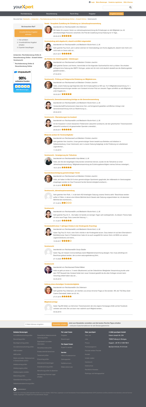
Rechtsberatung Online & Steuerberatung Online (57, 19)
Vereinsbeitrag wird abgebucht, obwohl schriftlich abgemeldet (67, 41)
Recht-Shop (74, 14)
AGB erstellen (17, 350)
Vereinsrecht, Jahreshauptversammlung (59, 190)
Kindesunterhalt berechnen (46, 351)
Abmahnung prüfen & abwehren (47, 370)
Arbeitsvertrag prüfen (20, 364)
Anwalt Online (81, 19)
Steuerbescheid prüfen (44, 348)
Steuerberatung (51, 14)
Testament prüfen (43, 355)
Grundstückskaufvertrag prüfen (23, 347)
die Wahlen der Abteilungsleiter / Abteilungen (61, 59)
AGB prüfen (17, 354)
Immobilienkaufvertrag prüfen (22, 335)
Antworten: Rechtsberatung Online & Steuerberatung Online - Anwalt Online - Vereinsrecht (28, 57)
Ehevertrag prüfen (43, 359)
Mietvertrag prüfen (19, 376)
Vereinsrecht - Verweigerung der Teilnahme (60, 155)
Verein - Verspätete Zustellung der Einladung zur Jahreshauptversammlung (72, 23)
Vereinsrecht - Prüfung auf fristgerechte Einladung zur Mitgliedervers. (70, 79)
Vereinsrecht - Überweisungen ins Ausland (60, 117)
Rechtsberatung (26, 14)
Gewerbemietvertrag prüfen (22, 379)
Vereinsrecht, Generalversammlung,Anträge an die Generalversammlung (71, 99)
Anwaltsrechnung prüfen (45, 367)
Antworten (35, 19)
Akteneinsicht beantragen (45, 363)
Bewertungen (65, 339)
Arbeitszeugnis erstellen (21, 372)
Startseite (26, 19)
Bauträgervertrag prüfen (21, 343)
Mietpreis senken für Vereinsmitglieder (58, 135)
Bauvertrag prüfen (19, 339)
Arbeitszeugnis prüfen (20, 368)
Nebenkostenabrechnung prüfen (23, 383)
